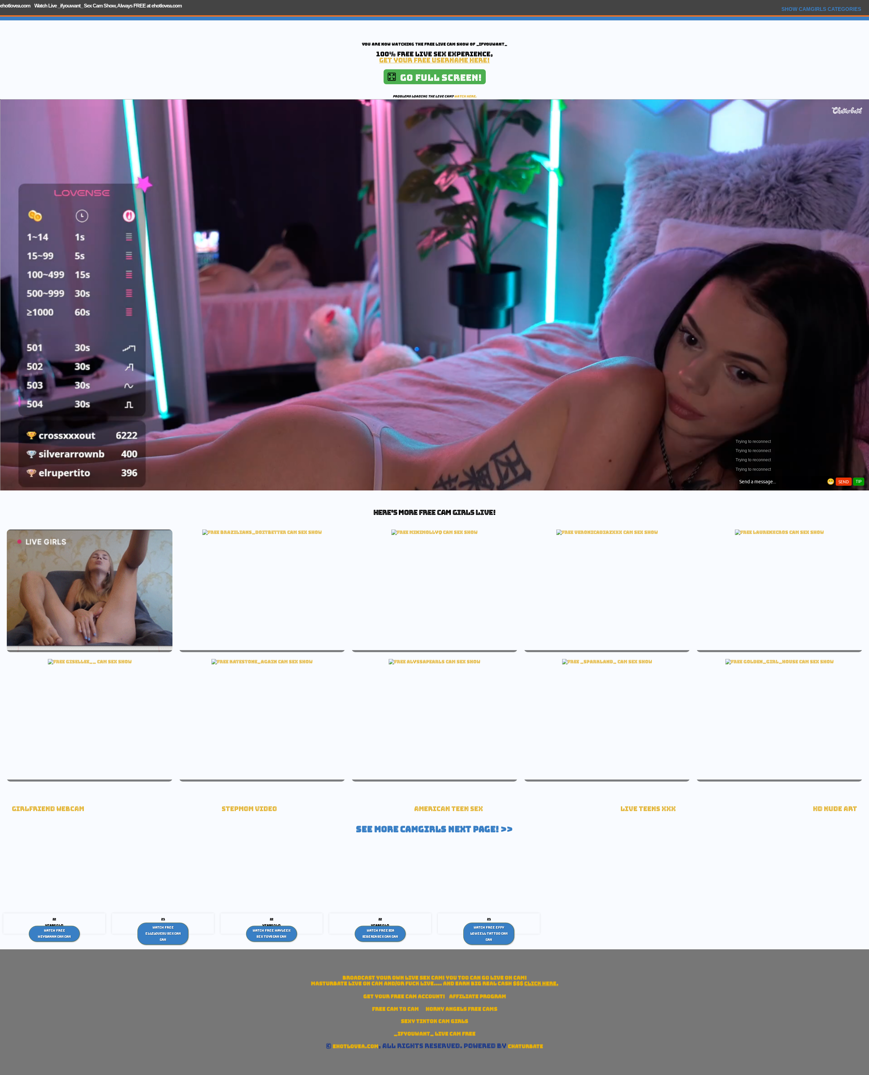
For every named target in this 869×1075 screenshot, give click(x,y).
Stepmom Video (249, 809)
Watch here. (465, 96)
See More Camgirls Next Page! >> (434, 829)
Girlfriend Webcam (48, 809)
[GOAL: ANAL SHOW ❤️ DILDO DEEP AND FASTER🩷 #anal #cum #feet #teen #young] (90, 662)
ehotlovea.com (15, 5)
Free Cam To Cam (395, 1009)
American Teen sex (448, 809)
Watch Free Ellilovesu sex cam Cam (163, 934)
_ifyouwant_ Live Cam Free (435, 1034)
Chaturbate (525, 1046)
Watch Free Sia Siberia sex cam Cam (380, 934)
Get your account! (404, 996)
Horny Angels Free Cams (461, 1009)
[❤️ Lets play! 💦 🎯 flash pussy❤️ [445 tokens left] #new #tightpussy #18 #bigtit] (434, 662)
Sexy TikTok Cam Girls (434, 1021)
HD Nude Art (835, 809)
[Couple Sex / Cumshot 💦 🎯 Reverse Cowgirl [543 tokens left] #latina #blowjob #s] (607, 532)
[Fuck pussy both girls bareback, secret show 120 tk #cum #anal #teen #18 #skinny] (779, 662)
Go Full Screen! (439, 78)
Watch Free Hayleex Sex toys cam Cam (272, 934)
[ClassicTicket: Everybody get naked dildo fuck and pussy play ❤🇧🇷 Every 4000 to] (262, 532)
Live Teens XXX (648, 809)
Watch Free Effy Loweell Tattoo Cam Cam (489, 934)
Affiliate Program (477, 996)
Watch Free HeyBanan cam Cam (54, 934)
